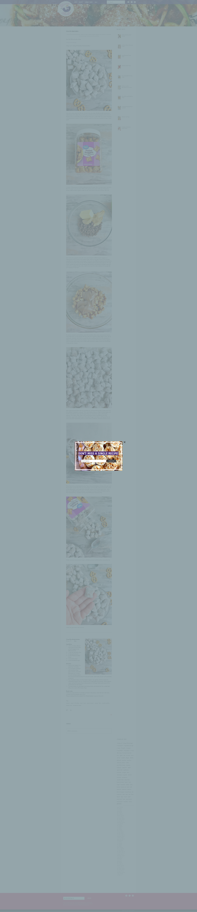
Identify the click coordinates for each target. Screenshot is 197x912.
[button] (124, 442)
